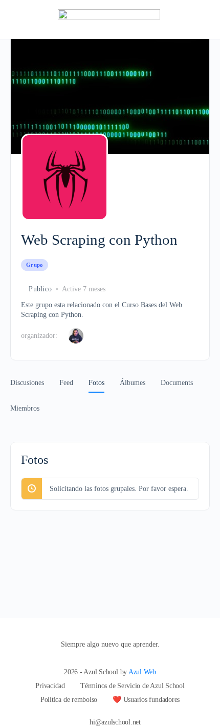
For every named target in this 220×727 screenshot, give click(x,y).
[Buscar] (201, 19)
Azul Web (142, 672)
